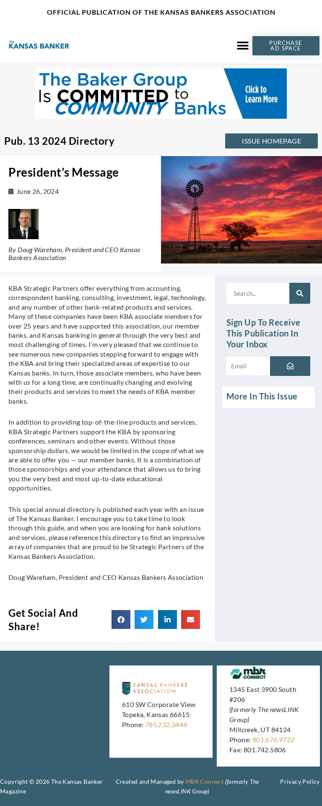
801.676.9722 (273, 739)
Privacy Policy (300, 781)
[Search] (299, 293)
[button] (243, 45)
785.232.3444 (166, 724)
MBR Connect (204, 781)
